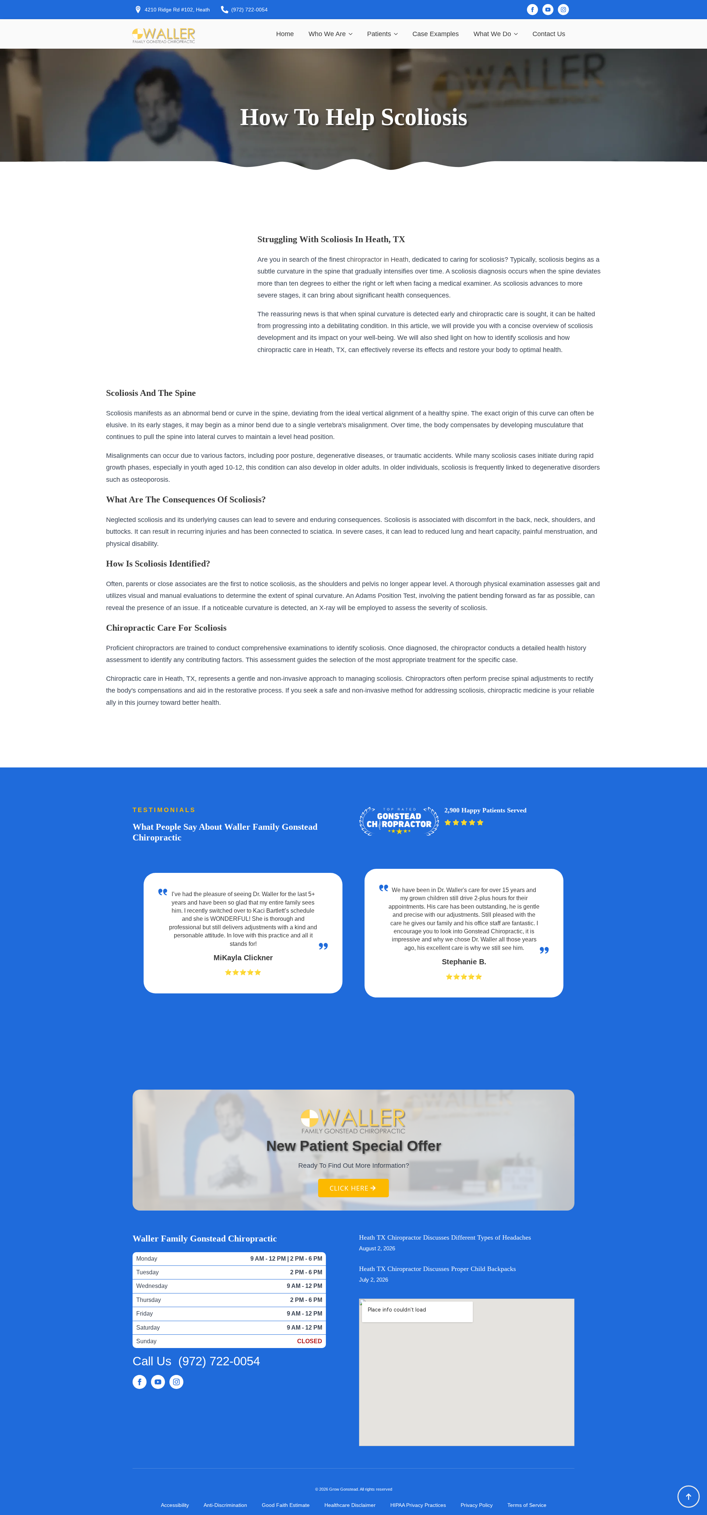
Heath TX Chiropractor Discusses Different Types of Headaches (445, 1237)
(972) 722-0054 (219, 1361)
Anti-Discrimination (225, 1505)
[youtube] (547, 9)
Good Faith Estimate (286, 1505)
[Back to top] (689, 1497)
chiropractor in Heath (377, 259)
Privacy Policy (477, 1505)
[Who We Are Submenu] (353, 34)
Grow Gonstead (343, 1489)
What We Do (492, 34)
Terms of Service (526, 1505)
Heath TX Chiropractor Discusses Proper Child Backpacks (437, 1268)
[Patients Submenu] (398, 34)
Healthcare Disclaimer (350, 1505)
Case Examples (435, 34)
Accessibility (175, 1505)
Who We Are (327, 34)
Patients (379, 34)
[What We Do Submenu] (518, 34)
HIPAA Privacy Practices (418, 1505)
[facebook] (532, 9)
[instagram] (563, 9)
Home (285, 34)
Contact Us (548, 34)
